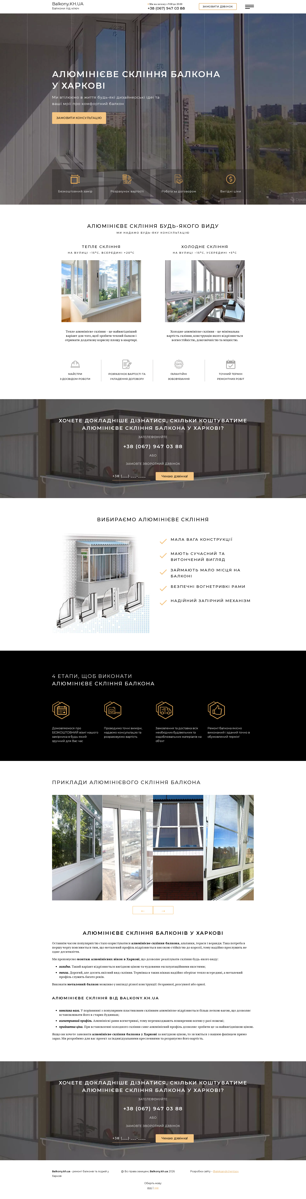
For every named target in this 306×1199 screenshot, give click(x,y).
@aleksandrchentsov (226, 1171)
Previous (143, 910)
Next (163, 910)
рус (150, 1187)
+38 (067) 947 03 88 (166, 8)
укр (156, 1187)
